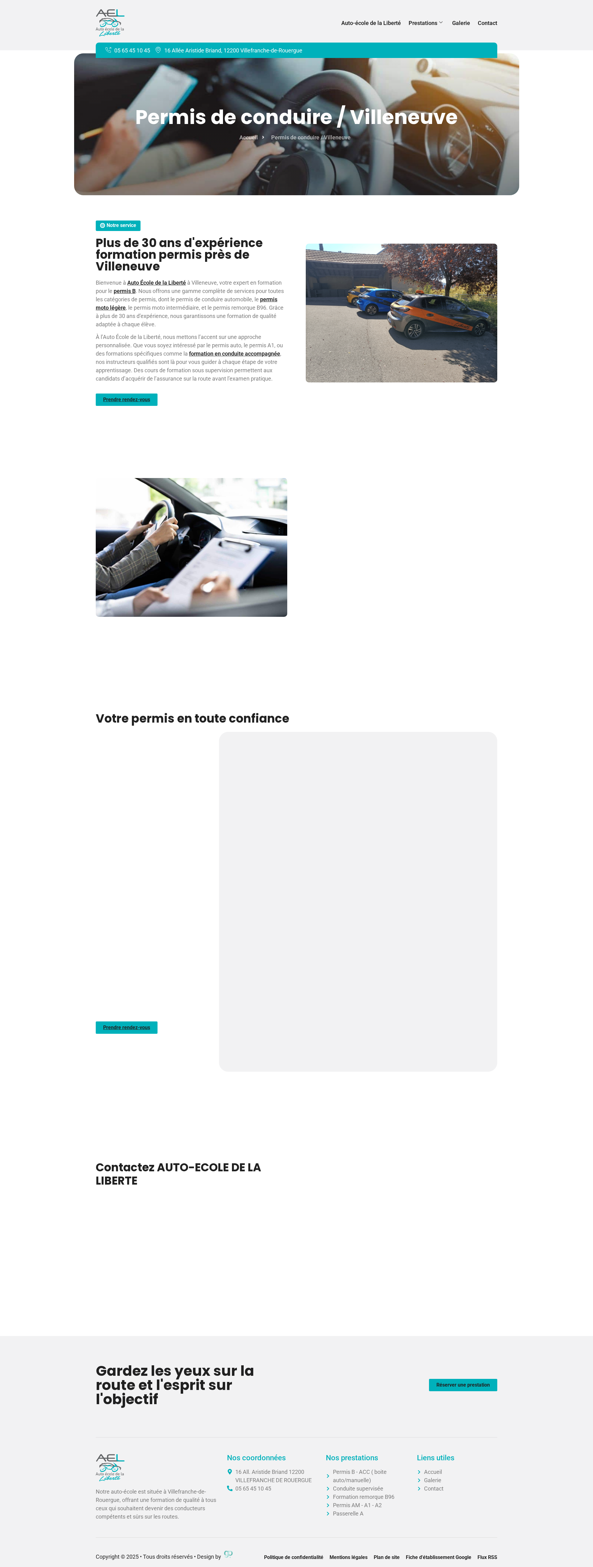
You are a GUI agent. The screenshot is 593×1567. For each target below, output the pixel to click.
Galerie (461, 23)
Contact (487, 23)
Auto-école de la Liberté (371, 23)
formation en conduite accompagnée (234, 353)
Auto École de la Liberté (156, 282)
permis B (125, 291)
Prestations (423, 23)
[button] (118, 226)
